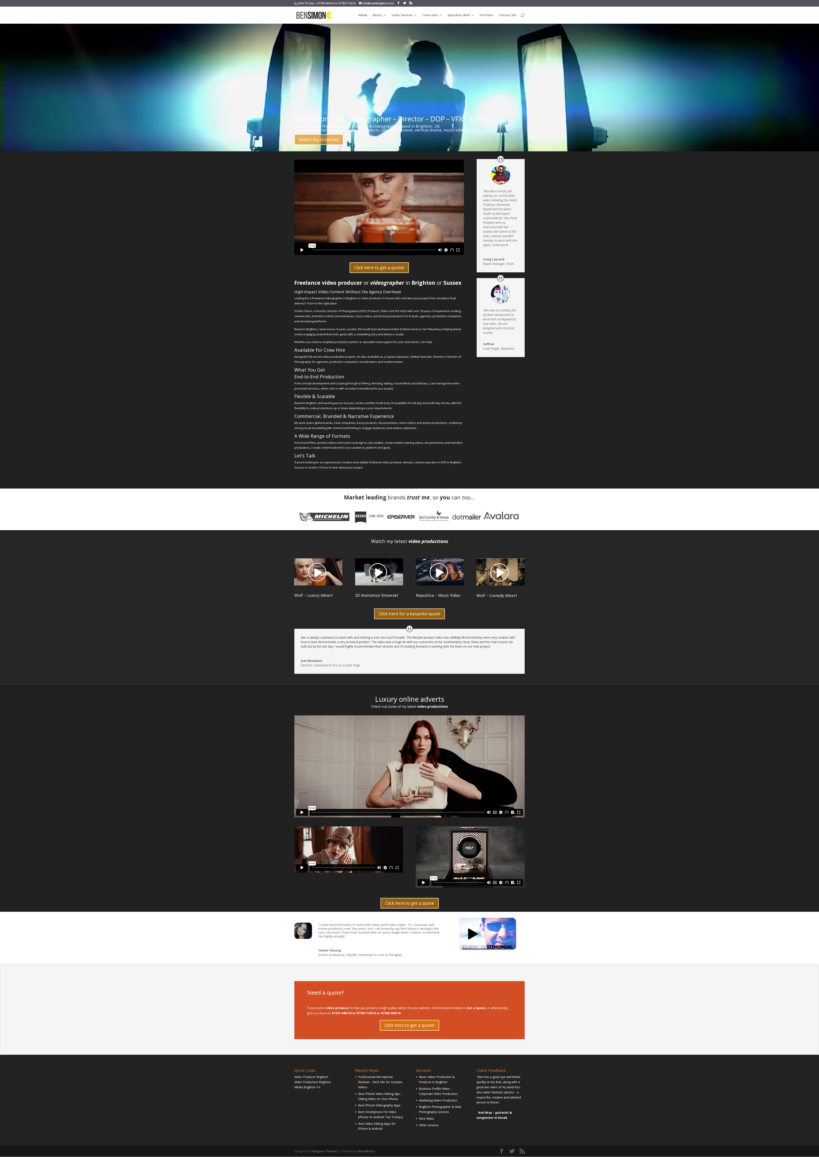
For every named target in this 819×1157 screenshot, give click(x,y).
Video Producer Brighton (311, 1077)
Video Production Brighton (312, 1082)
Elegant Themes (325, 1151)
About (377, 15)
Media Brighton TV (307, 1087)
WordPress (366, 1151)
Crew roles (430, 15)
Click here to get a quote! (379, 267)
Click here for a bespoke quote (409, 614)
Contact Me (507, 15)
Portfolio (486, 15)
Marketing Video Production (438, 1100)
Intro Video (426, 1118)
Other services (429, 1125)
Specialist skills (458, 15)
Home (362, 15)
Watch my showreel (318, 139)
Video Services (402, 15)
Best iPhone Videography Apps (379, 1105)
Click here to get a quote (409, 903)
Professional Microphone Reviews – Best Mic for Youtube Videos (380, 1082)
